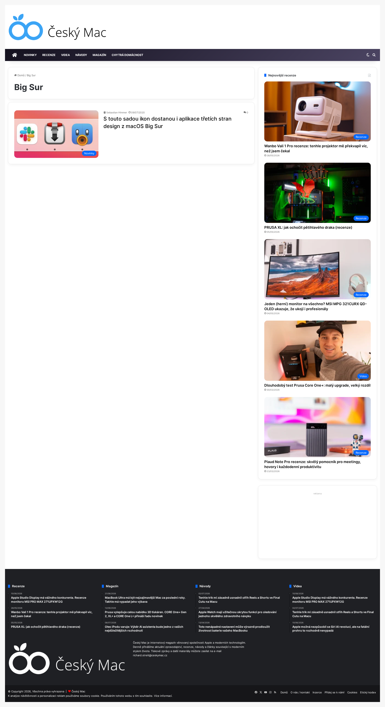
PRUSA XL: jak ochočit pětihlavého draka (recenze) (308, 227)
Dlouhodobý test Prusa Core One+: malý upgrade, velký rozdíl (317, 385)
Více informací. (163, 695)
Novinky (30, 55)
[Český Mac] (58, 27)
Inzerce (317, 692)
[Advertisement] (317, 524)
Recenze (49, 55)
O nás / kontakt (300, 692)
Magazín (99, 55)
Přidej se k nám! (334, 692)
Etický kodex (368, 692)
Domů (21, 75)
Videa (65, 55)
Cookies (352, 692)
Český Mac (78, 691)
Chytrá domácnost (127, 55)
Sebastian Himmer (116, 112)
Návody (81, 55)
